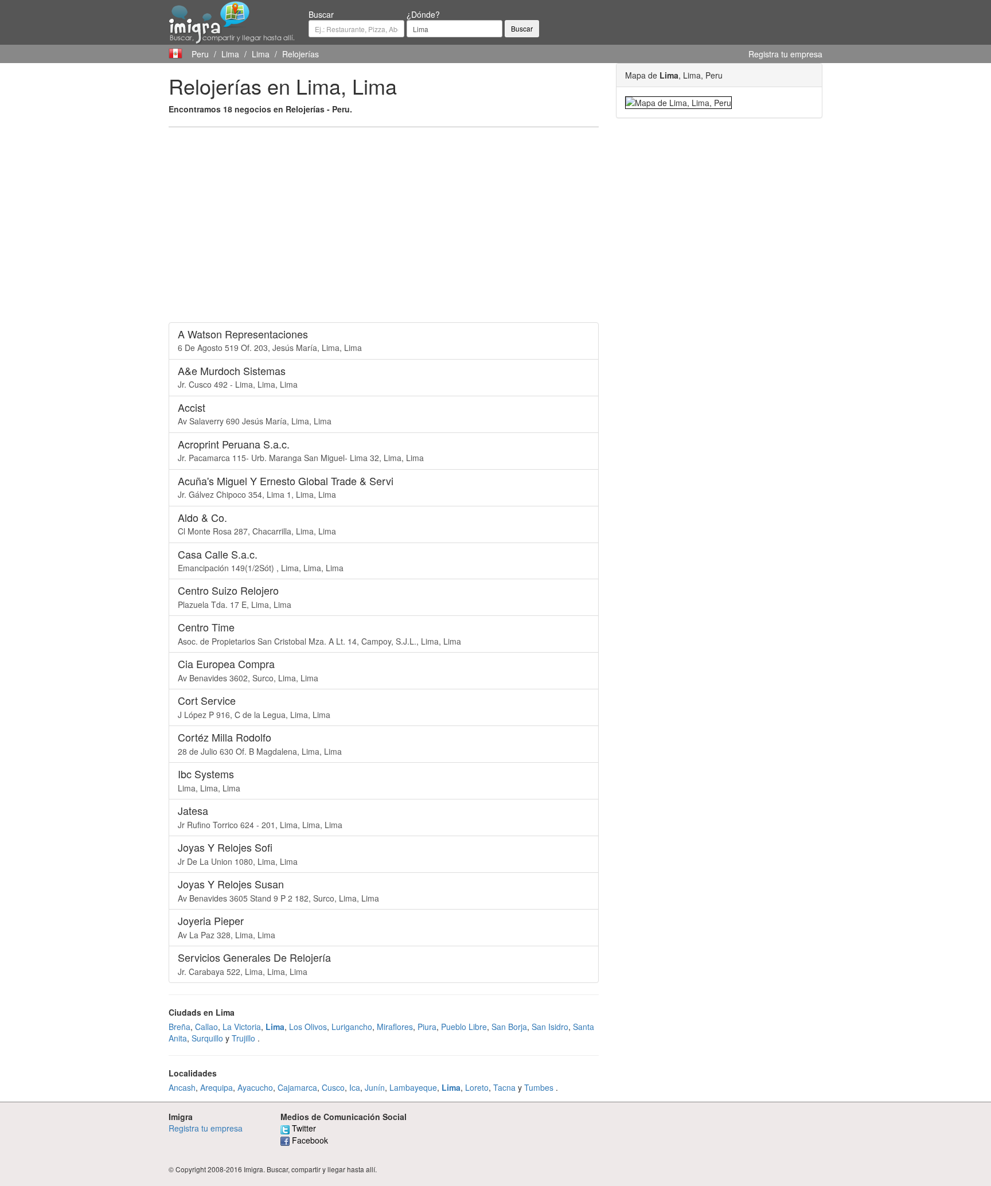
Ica (354, 1087)
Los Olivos (308, 1026)
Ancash (182, 1087)
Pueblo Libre (464, 1026)
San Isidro (550, 1026)
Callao (206, 1026)
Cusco (333, 1087)
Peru (200, 54)
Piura (427, 1026)
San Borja (509, 1026)
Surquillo (207, 1038)
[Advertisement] (384, 219)
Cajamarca (297, 1087)
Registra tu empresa (785, 54)
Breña (179, 1026)
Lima (230, 54)
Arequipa (216, 1087)
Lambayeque (413, 1087)
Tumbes (538, 1087)
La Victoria (242, 1026)
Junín (375, 1087)
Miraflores (395, 1026)
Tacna (504, 1087)
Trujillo (243, 1038)
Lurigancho (351, 1026)
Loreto (477, 1087)
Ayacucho (255, 1087)
